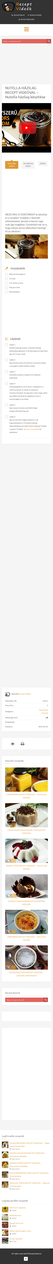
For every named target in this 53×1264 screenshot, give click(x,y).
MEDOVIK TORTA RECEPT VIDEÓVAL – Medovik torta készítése (30, 1184)
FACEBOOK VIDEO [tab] (28, 164)
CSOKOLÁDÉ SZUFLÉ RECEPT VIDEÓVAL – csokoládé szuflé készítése (26, 974)
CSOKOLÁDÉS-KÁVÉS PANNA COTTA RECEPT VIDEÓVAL (26, 831)
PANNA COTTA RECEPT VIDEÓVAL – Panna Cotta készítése (26, 867)
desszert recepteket (31, 429)
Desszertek (43, 710)
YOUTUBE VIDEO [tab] (12, 164)
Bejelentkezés (36, 15)
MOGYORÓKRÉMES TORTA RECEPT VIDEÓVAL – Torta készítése (30, 1174)
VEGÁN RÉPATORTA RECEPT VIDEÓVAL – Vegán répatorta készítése (30, 1144)
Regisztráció (19, 15)
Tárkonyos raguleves (18, 1207)
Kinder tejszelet (16, 1239)
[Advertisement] (26, 60)
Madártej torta (15, 1215)
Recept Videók (25, 694)
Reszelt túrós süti (16, 1223)
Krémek (45, 713)
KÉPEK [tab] (43, 163)
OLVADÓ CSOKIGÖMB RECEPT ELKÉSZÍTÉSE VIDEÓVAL (26, 902)
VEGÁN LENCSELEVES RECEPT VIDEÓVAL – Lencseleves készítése (28, 1154)
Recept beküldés (27, 19)
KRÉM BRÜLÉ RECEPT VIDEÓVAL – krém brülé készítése (26, 938)
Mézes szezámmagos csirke (20, 1231)
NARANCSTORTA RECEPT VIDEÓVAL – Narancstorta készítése (26, 1164)
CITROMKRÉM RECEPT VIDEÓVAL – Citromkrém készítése (26, 796)
